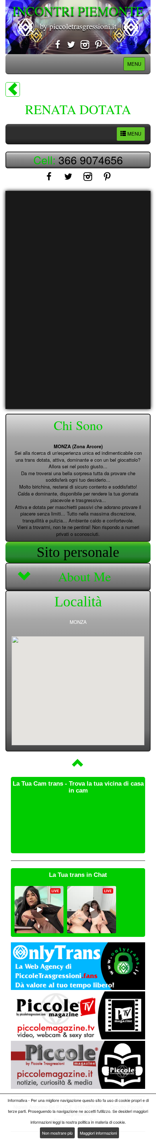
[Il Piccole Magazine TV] (78, 1015)
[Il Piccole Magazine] (78, 1065)
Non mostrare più (57, 1133)
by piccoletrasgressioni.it (78, 26)
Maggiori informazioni (98, 1133)
